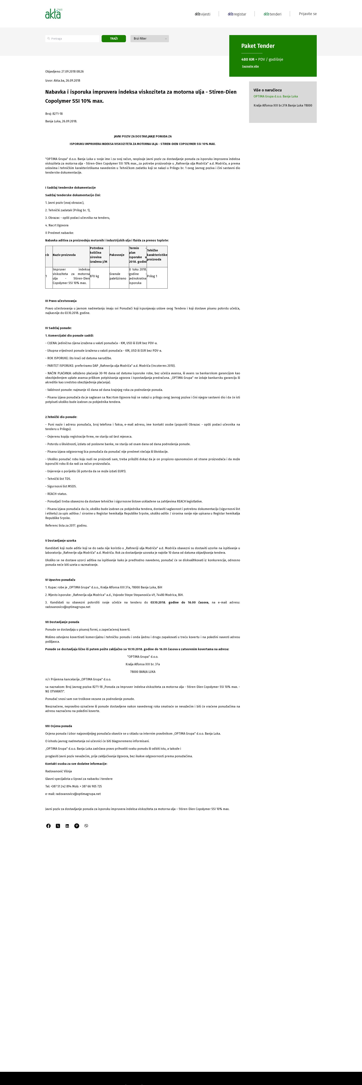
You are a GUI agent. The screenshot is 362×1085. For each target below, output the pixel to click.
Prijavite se (308, 13)
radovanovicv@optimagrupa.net (67, 607)
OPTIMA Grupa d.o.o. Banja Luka (276, 96)
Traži (114, 38)
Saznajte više (250, 66)
